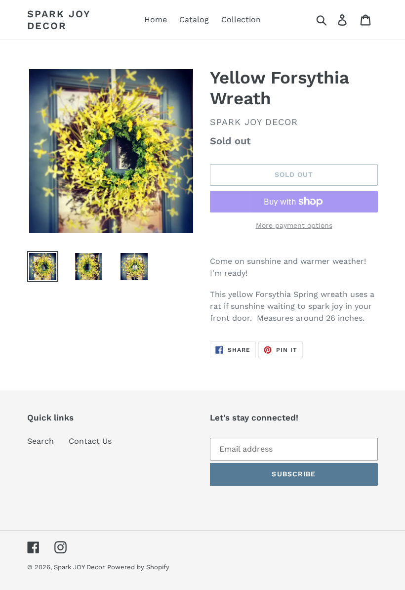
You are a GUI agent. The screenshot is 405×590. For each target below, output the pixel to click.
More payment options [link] (294, 225)
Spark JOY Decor (58, 20)
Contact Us (90, 441)
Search (40, 441)
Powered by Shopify (138, 567)
